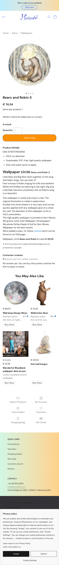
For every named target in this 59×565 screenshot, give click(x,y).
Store (14, 33)
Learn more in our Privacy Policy (16, 543)
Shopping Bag (18, 422)
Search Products (18, 402)
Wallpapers (26, 33)
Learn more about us (12, 547)
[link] (30, 559)
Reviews (11, 469)
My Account (41, 402)
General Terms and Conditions (20, 502)
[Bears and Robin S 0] (29, 64)
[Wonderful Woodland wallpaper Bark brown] (15, 344)
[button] (29, 7)
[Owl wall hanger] (43, 344)
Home (6, 33)
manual (37, 231)
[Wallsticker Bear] (43, 293)
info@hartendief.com (16, 487)
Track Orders (18, 412)
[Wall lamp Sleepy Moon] (15, 293)
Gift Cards (41, 422)
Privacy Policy (13, 507)
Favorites (41, 412)
